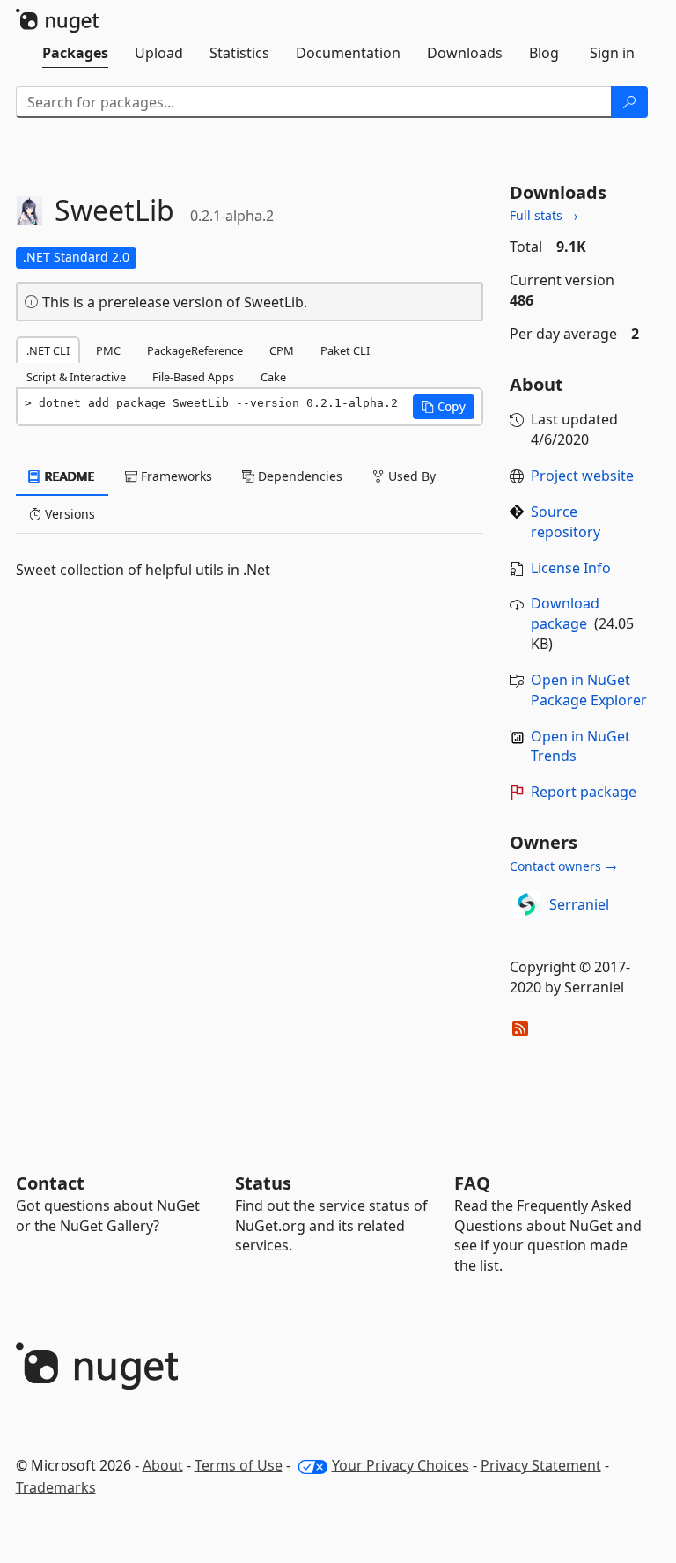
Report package (583, 791)
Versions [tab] (68, 513)
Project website (582, 475)
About (163, 1465)
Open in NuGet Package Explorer (589, 690)
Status (263, 1183)
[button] (443, 406)
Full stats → (544, 215)
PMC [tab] (108, 350)
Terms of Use (239, 1465)
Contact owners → (563, 866)
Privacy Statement (541, 1465)
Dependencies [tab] (298, 476)
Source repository (565, 522)
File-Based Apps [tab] (193, 377)
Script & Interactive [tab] (76, 377)
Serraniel (579, 904)
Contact (50, 1183)
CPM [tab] (281, 350)
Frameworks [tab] (174, 476)
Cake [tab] (273, 377)
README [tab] (68, 476)
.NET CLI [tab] (48, 350)
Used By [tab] (410, 476)
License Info (571, 568)
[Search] (629, 102)
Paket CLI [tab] (345, 350)
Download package (565, 613)
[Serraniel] (526, 904)
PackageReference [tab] (195, 350)
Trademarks (56, 1487)
